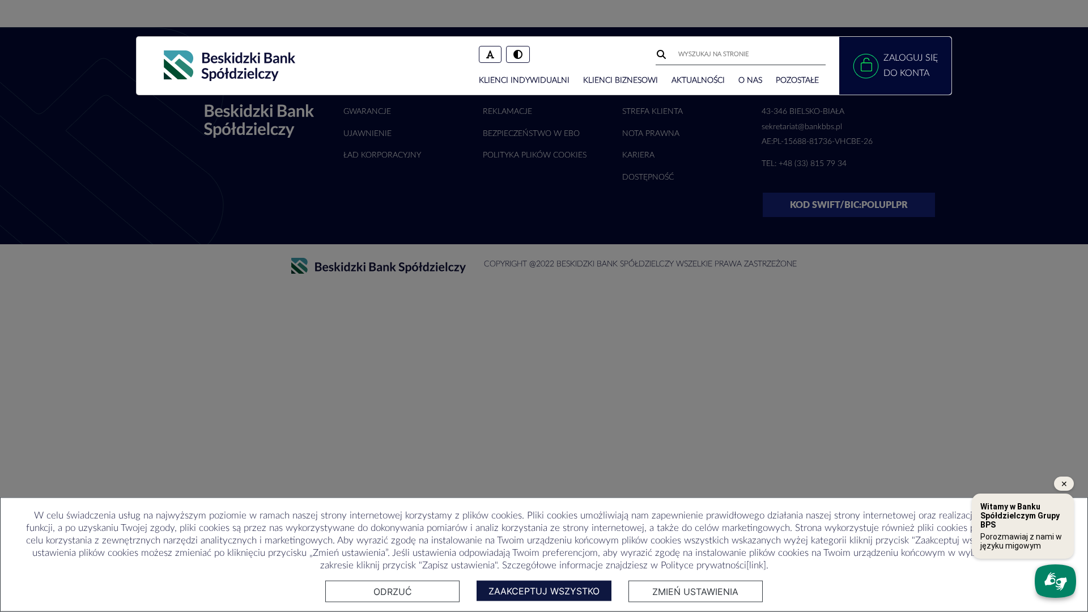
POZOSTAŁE (797, 80)
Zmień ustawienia (695, 591)
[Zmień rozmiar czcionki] (490, 54)
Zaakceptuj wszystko (544, 591)
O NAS (750, 80)
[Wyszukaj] (662, 54)
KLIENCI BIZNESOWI (620, 80)
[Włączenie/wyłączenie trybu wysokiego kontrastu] (518, 54)
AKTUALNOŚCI (698, 80)
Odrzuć (392, 591)
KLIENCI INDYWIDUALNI (524, 80)
